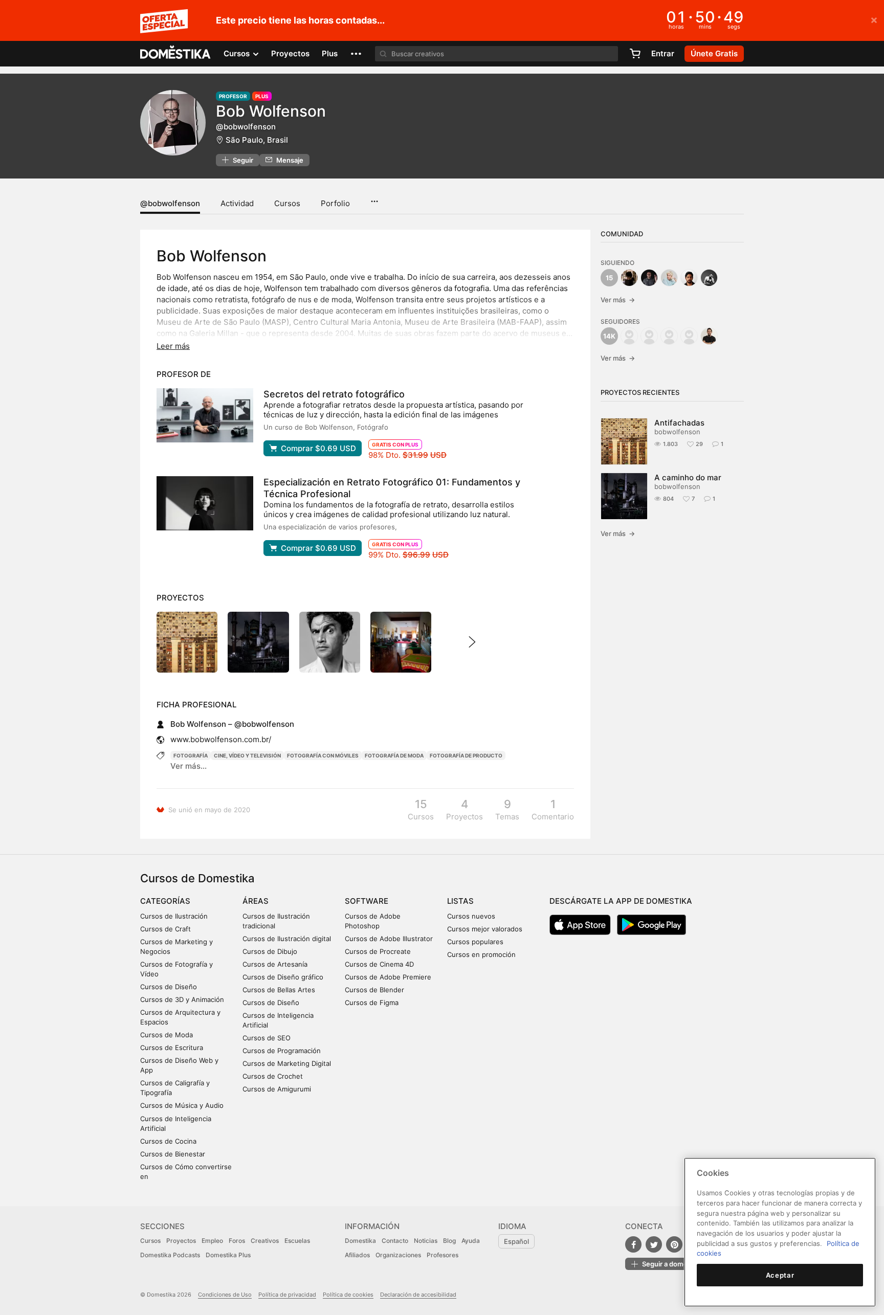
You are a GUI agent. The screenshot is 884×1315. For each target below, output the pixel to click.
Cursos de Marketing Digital (286, 1063)
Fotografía (190, 755)
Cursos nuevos (471, 916)
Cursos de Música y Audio (182, 1105)
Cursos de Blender (374, 990)
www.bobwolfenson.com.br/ (220, 739)
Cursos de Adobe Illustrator (389, 938)
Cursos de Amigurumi (276, 1089)
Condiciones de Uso (225, 1294)
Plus (330, 53)
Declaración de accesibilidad (418, 1294)
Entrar (662, 53)
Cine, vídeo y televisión (247, 755)
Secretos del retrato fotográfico (334, 394)
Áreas (255, 901)
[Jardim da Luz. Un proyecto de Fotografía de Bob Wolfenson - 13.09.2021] (329, 642)
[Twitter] (654, 1244)
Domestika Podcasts (170, 1255)
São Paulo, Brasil (257, 140)
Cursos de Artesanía (274, 964)
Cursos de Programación (281, 1050)
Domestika (360, 1240)
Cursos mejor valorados (484, 929)
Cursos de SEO (266, 1038)
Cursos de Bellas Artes (278, 990)
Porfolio (335, 203)
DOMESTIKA (175, 53)
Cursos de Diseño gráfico (282, 977)
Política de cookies (348, 1294)
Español (516, 1241)
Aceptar (780, 1275)
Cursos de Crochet (272, 1076)
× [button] (874, 19)
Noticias (425, 1240)
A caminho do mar (687, 477)
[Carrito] (635, 53)
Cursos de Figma (372, 1002)
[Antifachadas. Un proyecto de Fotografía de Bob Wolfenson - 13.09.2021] (187, 642)
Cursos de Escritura (171, 1047)
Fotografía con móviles (323, 755)
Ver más (618, 300)
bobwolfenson (677, 432)
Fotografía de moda (394, 755)
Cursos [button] (238, 53)
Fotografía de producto (466, 755)
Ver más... (188, 766)
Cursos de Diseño (168, 987)
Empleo (212, 1240)
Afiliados (357, 1255)
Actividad (237, 203)
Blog (449, 1240)
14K (609, 336)
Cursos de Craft (165, 929)
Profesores (442, 1255)
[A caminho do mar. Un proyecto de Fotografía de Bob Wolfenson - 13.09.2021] (258, 642)
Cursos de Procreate (378, 951)
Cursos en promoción (481, 954)
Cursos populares (475, 942)
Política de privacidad (287, 1294)
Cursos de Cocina (168, 1141)
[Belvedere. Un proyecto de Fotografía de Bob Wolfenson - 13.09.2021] (400, 642)
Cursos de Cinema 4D (379, 964)
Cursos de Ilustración (174, 916)
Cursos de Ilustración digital (286, 938)
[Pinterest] (674, 1244)
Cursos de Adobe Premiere (388, 977)
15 (609, 278)
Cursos (287, 203)
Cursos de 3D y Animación (182, 999)
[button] (356, 53)
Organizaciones (398, 1255)
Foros (237, 1240)
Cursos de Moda (166, 1035)
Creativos (265, 1240)
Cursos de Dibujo (269, 951)
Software (366, 901)
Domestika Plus (228, 1255)
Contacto (395, 1240)
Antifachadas (679, 423)
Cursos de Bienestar (172, 1154)
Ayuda (470, 1240)
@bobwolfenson (170, 203)
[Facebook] (633, 1244)
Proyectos (290, 53)
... (374, 198)
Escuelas (297, 1240)
